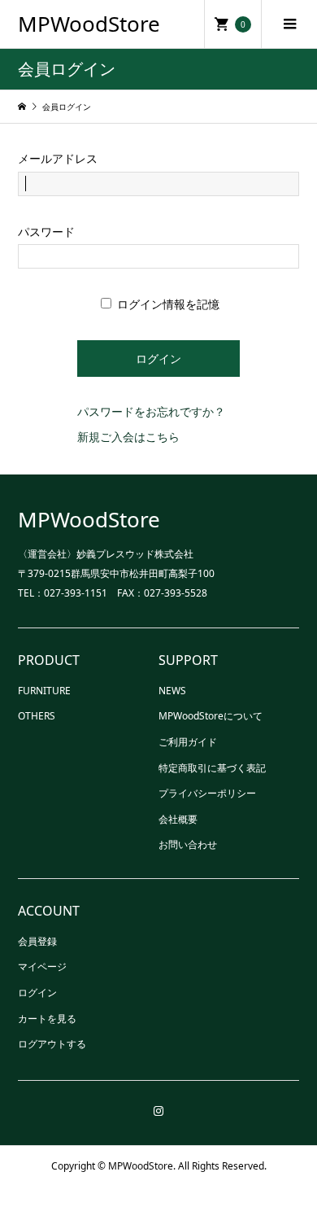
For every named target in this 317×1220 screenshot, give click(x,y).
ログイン (37, 992)
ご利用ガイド (187, 742)
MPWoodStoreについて (210, 716)
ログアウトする (52, 1044)
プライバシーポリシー (207, 793)
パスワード (46, 231)
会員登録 (37, 941)
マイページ (42, 966)
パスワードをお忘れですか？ (151, 411)
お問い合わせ (187, 844)
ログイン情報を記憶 (166, 304)
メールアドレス (58, 158)
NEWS (172, 690)
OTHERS (36, 716)
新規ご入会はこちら (128, 436)
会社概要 (178, 819)
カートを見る (47, 1018)
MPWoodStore (89, 23)
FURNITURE (44, 690)
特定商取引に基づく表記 (212, 768)
